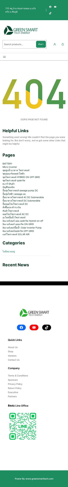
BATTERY (7, 163)
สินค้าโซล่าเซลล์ (11, 210)
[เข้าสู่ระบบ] (54, 44)
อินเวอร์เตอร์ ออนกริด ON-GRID (18, 224)
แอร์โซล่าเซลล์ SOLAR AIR (16, 234)
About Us (13, 347)
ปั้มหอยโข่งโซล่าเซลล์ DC (15, 204)
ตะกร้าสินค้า (9, 183)
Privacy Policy (15, 384)
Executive (13, 392)
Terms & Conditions (18, 375)
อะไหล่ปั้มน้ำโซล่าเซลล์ (14, 217)
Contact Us (14, 359)
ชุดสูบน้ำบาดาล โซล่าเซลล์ (16, 170)
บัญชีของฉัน (9, 187)
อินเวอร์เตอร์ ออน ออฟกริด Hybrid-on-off (23, 220)
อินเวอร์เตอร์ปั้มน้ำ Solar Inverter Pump (22, 227)
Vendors (12, 355)
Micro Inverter (10, 167)
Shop (10, 351)
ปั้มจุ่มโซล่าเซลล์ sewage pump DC (20, 190)
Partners (12, 396)
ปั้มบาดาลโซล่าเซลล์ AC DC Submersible (23, 197)
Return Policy (15, 388)
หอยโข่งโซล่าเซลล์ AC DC (16, 214)
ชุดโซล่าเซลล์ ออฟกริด (14, 180)
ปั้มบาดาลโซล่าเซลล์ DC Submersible (21, 200)
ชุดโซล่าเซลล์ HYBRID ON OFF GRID (21, 177)
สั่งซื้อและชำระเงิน (12, 207)
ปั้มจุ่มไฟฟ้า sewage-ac (14, 194)
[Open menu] (4, 57)
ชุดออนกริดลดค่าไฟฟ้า (14, 173)
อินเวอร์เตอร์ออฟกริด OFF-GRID (18, 231)
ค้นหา (41, 44)
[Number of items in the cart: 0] (62, 44)
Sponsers (13, 379)
